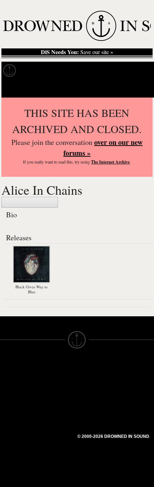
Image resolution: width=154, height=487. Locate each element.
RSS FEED (52, 441)
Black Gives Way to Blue (31, 289)
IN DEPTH (12, 399)
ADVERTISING (95, 386)
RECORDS (13, 412)
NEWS (8, 393)
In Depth (69, 70)
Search (138, 88)
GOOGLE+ (52, 402)
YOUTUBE (52, 435)
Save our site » (77, 52)
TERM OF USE (95, 374)
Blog (134, 70)
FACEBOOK (53, 409)
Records (35, 70)
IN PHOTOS (15, 406)
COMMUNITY (17, 457)
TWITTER (50, 415)
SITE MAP (12, 386)
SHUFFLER (53, 422)
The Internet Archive (110, 162)
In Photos (104, 70)
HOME (8, 380)
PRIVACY (88, 380)
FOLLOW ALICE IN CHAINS (30, 202)
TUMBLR (50, 428)
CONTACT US (56, 367)
